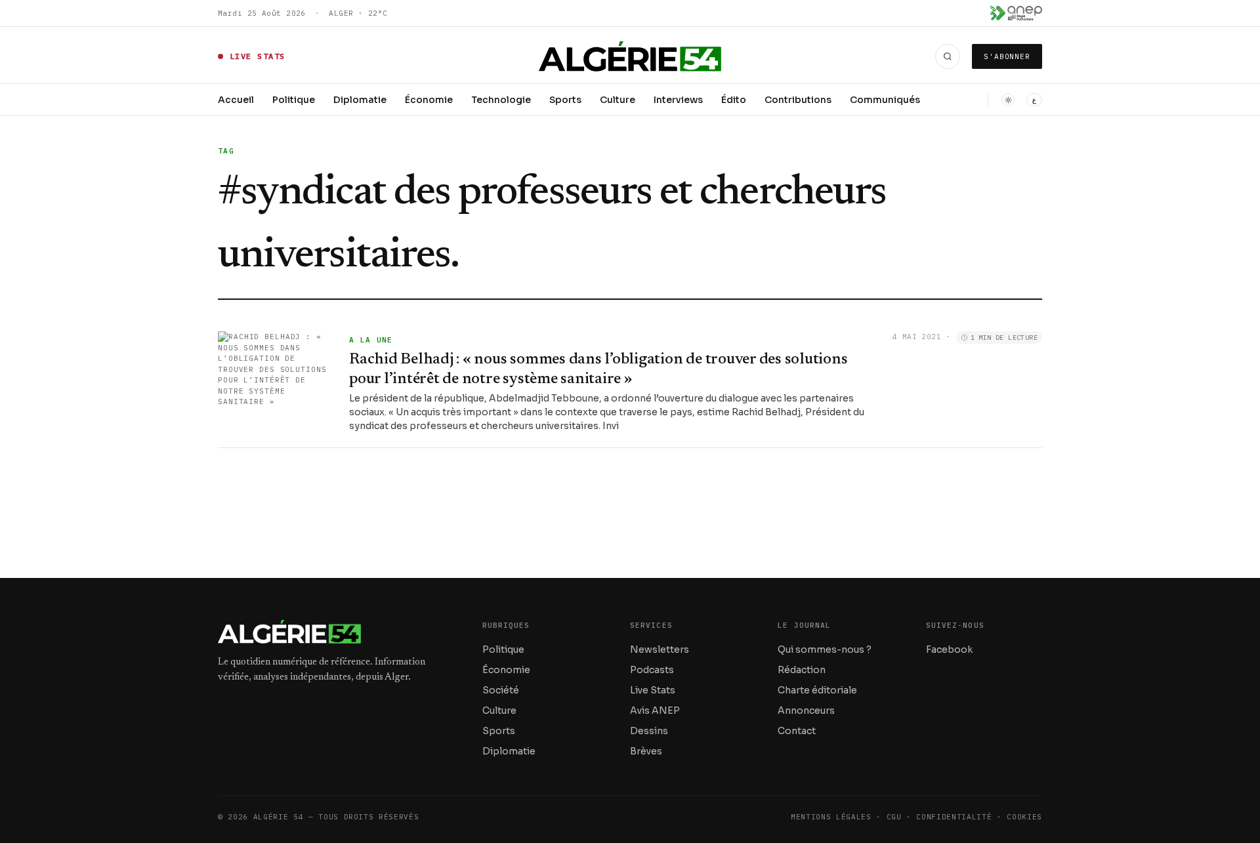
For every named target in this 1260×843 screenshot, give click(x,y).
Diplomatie (360, 100)
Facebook (949, 649)
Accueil (236, 100)
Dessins (649, 731)
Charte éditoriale (817, 690)
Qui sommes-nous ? (825, 649)
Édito (733, 100)
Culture (617, 100)
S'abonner (1007, 56)
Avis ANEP (655, 710)
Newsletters (659, 649)
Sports (565, 100)
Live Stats (652, 690)
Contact (797, 731)
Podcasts (652, 670)
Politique (293, 100)
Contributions (798, 100)
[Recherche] (947, 56)
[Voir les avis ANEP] (1016, 13)
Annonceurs (806, 710)
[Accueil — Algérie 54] (630, 56)
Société (500, 690)
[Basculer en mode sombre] (1008, 99)
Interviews (678, 100)
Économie (429, 100)
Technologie (501, 100)
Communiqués (885, 100)
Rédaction (802, 670)
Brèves (646, 751)
